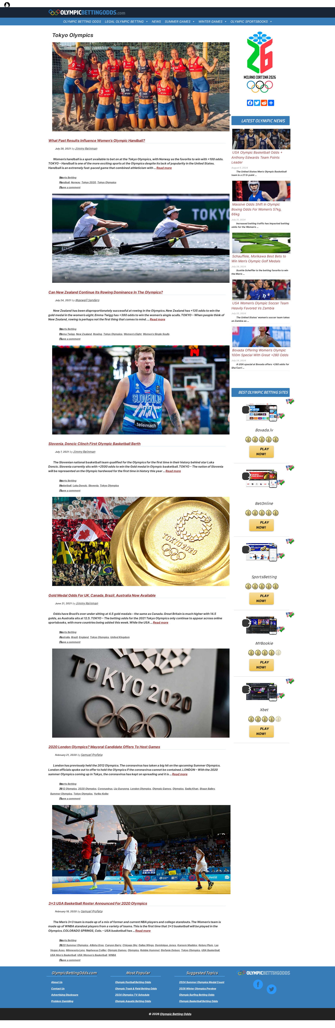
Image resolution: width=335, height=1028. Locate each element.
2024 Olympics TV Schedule (132, 994)
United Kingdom (120, 637)
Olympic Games (161, 788)
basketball (65, 485)
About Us (56, 982)
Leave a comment (69, 187)
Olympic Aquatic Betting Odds (133, 1001)
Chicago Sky (130, 945)
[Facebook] (250, 103)
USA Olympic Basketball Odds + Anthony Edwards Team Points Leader (256, 157)
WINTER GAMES (210, 21)
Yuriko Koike (101, 793)
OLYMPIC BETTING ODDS (82, 21)
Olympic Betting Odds (175, 1014)
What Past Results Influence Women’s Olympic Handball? (96, 141)
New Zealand (84, 334)
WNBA (112, 955)
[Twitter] (257, 103)
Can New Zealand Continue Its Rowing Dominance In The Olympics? (105, 292)
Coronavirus (105, 788)
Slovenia (93, 485)
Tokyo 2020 (88, 182)
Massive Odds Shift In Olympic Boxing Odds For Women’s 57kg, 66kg (256, 209)
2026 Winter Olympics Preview (197, 988)
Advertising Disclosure (64, 994)
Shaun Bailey (207, 788)
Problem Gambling (62, 1001)
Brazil (74, 637)
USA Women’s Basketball (92, 955)
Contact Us (58, 988)
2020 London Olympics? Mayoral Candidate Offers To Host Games (104, 747)
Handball (64, 182)
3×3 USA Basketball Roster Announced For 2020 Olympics (97, 903)
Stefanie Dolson (170, 950)
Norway (75, 182)
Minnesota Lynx (75, 950)
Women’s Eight (133, 334)
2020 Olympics (87, 788)
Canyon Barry (113, 945)
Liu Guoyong (121, 788)
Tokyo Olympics (106, 182)
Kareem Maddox (187, 945)
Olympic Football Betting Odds (133, 982)
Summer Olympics (61, 793)
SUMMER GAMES (177, 21)
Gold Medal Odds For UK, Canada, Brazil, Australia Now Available (102, 595)
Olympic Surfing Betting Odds (196, 994)
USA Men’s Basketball (63, 955)
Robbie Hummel (149, 950)
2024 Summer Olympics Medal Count (201, 982)
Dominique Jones (165, 945)
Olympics (178, 788)
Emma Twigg (67, 334)
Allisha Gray (97, 945)
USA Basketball (210, 950)
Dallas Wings (146, 945)
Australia (64, 637)
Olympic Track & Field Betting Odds (136, 988)
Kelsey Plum (206, 945)
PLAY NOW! (262, 451)
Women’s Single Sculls (156, 334)
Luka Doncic (80, 485)
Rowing (97, 334)
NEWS (156, 21)
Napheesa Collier (96, 950)
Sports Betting (67, 177)
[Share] (271, 103)
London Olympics (140, 788)
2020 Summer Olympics (73, 945)
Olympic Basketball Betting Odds (198, 1001)
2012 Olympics (68, 788)
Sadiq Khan (191, 788)
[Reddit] (264, 103)
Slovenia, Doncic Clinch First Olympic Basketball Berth (94, 444)
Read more (164, 168)
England (84, 637)
